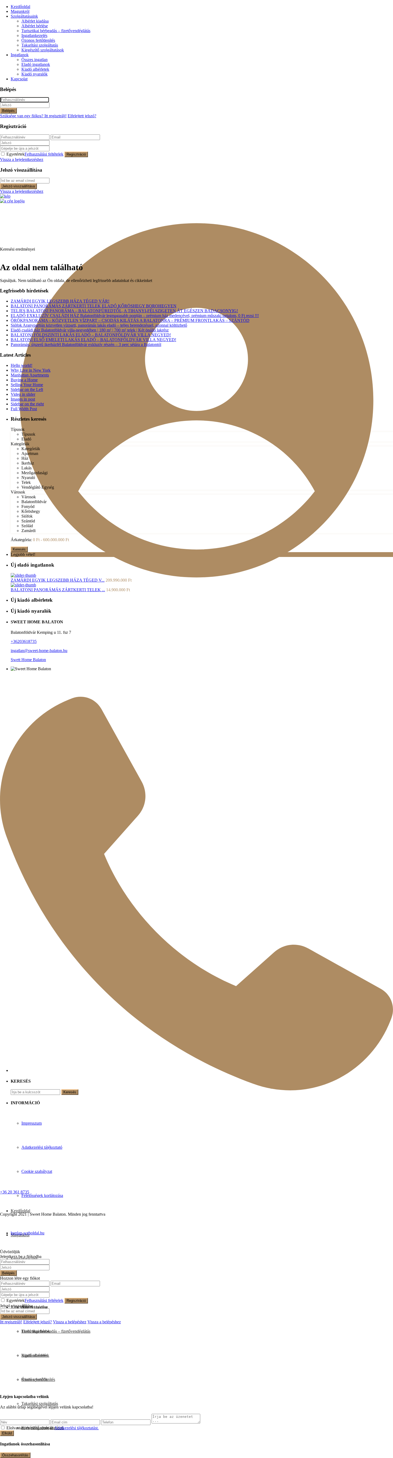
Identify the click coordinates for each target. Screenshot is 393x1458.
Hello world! (21, 365)
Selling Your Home (27, 384)
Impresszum (31, 1123)
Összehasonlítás (15, 1455)
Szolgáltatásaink (24, 16)
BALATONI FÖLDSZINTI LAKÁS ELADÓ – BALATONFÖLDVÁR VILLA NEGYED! (91, 335)
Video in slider (23, 394)
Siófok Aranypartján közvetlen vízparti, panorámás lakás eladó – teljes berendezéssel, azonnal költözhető (99, 325)
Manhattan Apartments (30, 375)
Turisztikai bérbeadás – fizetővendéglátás (55, 30)
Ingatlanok (20, 54)
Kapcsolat (19, 79)
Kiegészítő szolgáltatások (42, 50)
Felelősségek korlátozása (42, 1195)
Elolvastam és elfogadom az (52, 1428)
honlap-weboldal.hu (27, 1233)
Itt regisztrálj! (11, 1322)
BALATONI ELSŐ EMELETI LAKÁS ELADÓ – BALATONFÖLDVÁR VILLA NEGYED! (93, 339)
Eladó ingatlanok (35, 64)
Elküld (7, 1433)
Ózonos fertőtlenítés (38, 40)
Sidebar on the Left (27, 389)
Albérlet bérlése (34, 26)
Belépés (8, 111)
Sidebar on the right (27, 404)
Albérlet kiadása (35, 21)
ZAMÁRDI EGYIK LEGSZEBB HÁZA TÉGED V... (58, 580)
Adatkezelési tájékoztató (41, 1147)
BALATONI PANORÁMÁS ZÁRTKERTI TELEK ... (58, 589)
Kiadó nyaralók (34, 74)
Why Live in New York (31, 370)
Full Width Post (24, 408)
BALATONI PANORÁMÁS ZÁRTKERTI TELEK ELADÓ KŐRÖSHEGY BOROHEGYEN (93, 306)
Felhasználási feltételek (44, 154)
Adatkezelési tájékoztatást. (76, 1428)
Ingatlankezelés (34, 35)
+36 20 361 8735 (14, 1192)
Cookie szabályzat (36, 1171)
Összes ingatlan (34, 59)
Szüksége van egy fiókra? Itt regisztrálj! (33, 116)
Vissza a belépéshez (69, 1322)
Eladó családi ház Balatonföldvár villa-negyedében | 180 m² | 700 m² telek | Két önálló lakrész (90, 330)
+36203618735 (24, 641)
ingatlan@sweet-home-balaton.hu (39, 650)
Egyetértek (34, 154)
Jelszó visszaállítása (18, 186)
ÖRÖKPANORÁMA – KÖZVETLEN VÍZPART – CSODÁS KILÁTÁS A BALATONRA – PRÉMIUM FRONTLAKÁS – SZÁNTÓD (130, 320)
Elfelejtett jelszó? (82, 116)
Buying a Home (24, 380)
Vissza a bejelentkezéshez (21, 159)
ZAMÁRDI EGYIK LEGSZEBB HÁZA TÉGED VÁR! (60, 301)
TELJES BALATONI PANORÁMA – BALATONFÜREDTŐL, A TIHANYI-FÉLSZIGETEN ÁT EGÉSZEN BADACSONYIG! (124, 310)
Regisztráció (76, 154)
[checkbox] (3, 1427)
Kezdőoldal (20, 6)
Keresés (19, 549)
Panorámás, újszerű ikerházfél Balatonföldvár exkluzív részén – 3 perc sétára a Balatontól (86, 344)
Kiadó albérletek (35, 69)
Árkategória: (21, 539)
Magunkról (20, 11)
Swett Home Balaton (28, 659)
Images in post (23, 399)
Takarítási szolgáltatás (39, 45)
